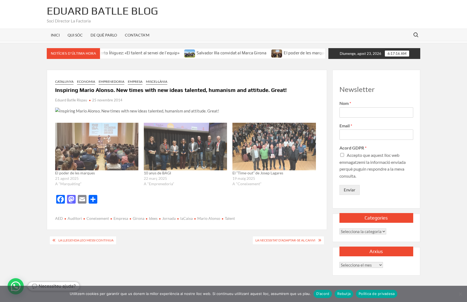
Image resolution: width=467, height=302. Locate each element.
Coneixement (97, 218)
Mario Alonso (208, 218)
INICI (55, 35)
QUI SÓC (75, 35)
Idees (153, 218)
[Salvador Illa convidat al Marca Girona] (181, 52)
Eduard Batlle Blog (102, 11)
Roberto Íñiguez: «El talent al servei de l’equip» (127, 53)
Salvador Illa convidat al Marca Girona (223, 53)
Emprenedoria (111, 81)
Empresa (135, 81)
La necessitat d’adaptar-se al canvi (285, 240)
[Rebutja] (460, 294)
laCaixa (186, 218)
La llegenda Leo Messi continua (86, 240)
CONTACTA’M (137, 35)
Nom (345, 103)
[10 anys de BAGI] (185, 146)
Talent (230, 218)
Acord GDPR (352, 147)
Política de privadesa (377, 293)
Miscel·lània (156, 81)
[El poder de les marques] (268, 52)
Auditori (75, 218)
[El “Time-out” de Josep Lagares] (274, 146)
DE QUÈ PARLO (104, 35)
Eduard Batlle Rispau (71, 100)
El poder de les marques (297, 53)
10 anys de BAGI (157, 173)
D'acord (322, 293)
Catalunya (64, 81)
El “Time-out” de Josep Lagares (257, 173)
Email (345, 125)
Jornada (169, 218)
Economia (86, 81)
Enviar (349, 189)
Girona (138, 218)
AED (59, 218)
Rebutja (344, 293)
